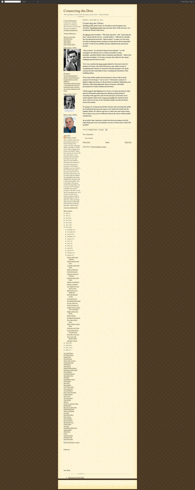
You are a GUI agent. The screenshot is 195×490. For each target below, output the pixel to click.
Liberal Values (67, 424)
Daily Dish (67, 383)
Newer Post (86, 142)
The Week (66, 377)
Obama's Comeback (72, 284)
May (68, 246)
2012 (67, 222)
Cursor (65, 433)
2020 (67, 213)
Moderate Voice (68, 437)
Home (107, 142)
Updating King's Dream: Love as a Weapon (73, 308)
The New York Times (69, 37)
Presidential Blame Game (73, 301)
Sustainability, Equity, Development (69, 380)
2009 (67, 343)
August (69, 239)
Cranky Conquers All (73, 305)
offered (87, 35)
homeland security (96, 28)
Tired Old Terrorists (72, 272)
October (69, 234)
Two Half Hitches (68, 353)
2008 (67, 345)
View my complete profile (71, 208)
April (68, 248)
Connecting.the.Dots (78, 10)
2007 (67, 347)
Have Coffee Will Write (70, 392)
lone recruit (103, 64)
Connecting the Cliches (73, 328)
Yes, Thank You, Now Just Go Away (73, 287)
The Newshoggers (68, 422)
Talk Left (66, 402)
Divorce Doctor (68, 359)
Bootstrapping (67, 405)
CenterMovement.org (69, 374)
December (70, 229)
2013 (67, 220)
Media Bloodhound (69, 409)
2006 (67, 350)
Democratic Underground (70, 370)
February (69, 253)
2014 (67, 218)
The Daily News (68, 39)
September (70, 236)
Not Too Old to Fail (72, 303)
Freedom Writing (68, 394)
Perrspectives (67, 366)
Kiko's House (67, 417)
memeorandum (68, 430)
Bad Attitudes (67, 385)
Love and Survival (72, 299)
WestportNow (67, 41)
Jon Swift (66, 413)
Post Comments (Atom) (98, 147)
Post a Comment (89, 138)
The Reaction (67, 364)
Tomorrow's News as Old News (72, 275)
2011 (67, 225)
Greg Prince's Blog (69, 387)
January (69, 255)
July (68, 241)
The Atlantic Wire (68, 376)
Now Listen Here (68, 389)
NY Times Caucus (69, 355)
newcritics (66, 426)
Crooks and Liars (68, 435)
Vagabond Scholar (68, 363)
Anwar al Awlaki (108, 98)
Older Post (128, 142)
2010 (67, 227)
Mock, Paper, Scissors (70, 361)
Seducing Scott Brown (73, 282)
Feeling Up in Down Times (71, 404)
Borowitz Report (68, 420)
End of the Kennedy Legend (72, 295)
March (69, 250)
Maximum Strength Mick (76, 477)
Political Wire (67, 357)
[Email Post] (106, 129)
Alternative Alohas (72, 341)
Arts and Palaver (68, 390)
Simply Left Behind (69, 411)
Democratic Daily (68, 439)
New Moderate (68, 372)
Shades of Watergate (72, 269)
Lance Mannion (68, 418)
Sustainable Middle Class (70, 428)
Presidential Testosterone (73, 318)
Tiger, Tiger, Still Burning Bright (72, 338)
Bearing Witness (71, 316)
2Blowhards (67, 432)
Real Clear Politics (68, 415)
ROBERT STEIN (71, 137)
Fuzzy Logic (67, 396)
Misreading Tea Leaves (73, 334)
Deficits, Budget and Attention (72, 258)
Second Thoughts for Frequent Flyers (72, 331)
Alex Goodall (67, 400)
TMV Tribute (67, 42)
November (70, 232)
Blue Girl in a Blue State (70, 407)
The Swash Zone (68, 398)
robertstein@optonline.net (70, 30)
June (68, 243)
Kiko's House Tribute (69, 44)
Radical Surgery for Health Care (72, 291)
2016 (67, 216)
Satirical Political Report (70, 368)
